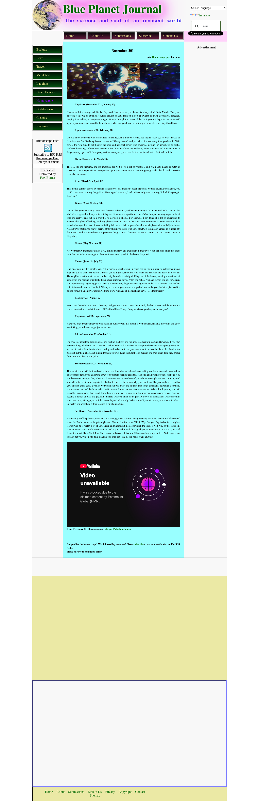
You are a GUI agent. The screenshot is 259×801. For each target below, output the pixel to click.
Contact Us (170, 35)
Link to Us (95, 792)
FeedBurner (47, 177)
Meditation (43, 75)
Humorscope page (161, 57)
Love (39, 58)
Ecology (41, 49)
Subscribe (145, 35)
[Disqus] (129, 626)
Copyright (125, 792)
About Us (96, 35)
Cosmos (41, 117)
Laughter (42, 83)
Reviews (42, 126)
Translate (204, 15)
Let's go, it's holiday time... (117, 529)
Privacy (110, 792)
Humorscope (44, 100)
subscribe (138, 544)
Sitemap (95, 795)
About (60, 792)
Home (70, 35)
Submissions (123, 35)
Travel (40, 66)
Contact (140, 792)
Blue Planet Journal (112, 8)
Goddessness (44, 109)
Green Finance (45, 92)
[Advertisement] (206, 58)
